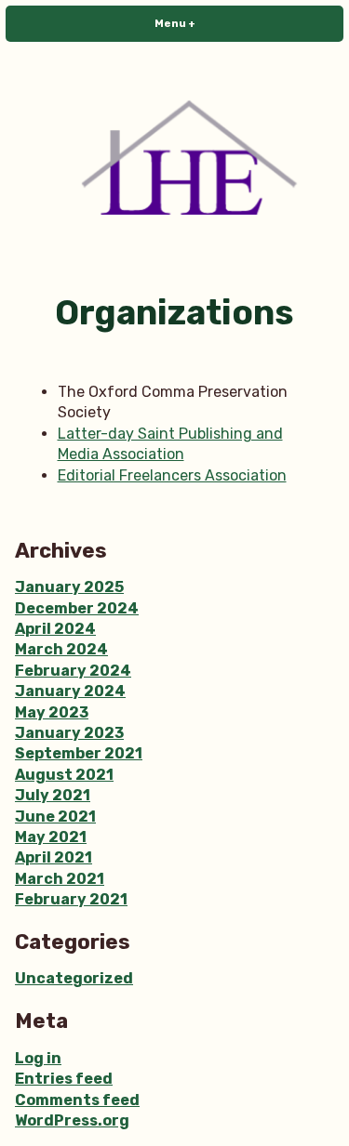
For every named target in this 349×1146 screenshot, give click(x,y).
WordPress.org (72, 1120)
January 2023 (69, 733)
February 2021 (71, 899)
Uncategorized (74, 978)
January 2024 (70, 691)
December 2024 (77, 608)
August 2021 (64, 775)
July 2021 (52, 795)
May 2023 (51, 712)
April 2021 (53, 857)
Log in (38, 1058)
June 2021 (55, 816)
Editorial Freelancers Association (172, 475)
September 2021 (78, 753)
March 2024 (61, 649)
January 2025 (69, 587)
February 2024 (73, 670)
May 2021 (51, 837)
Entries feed (64, 1078)
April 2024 (55, 629)
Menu (204, 23)
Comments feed (77, 1100)
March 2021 (59, 879)
